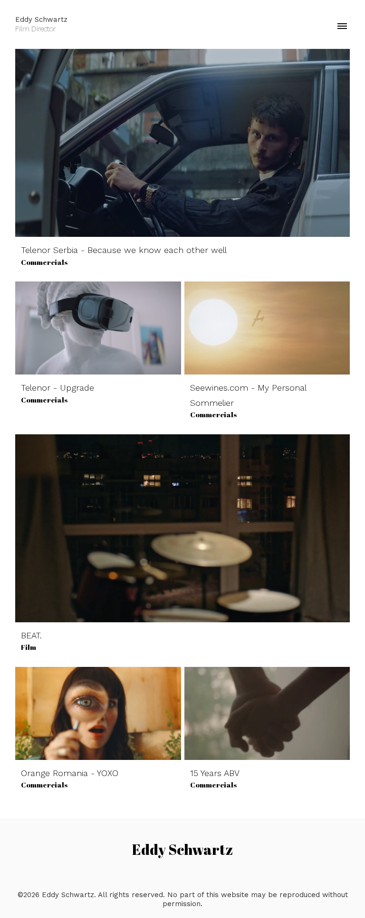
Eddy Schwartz (182, 849)
